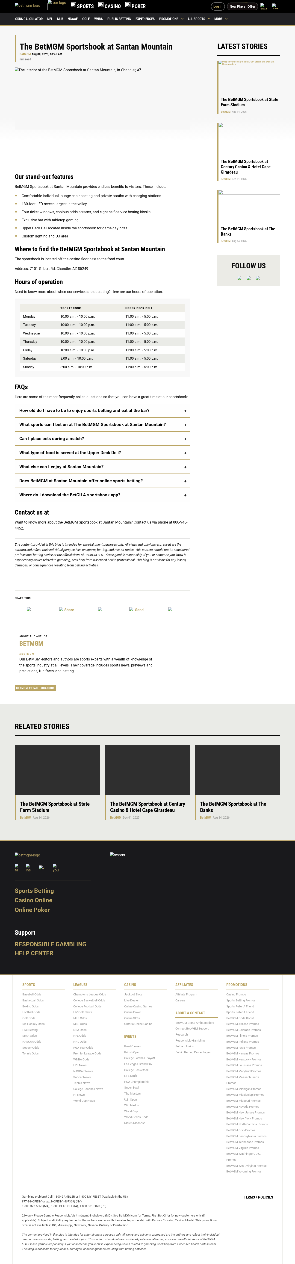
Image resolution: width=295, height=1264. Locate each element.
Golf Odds (28, 1018)
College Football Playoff (139, 1058)
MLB (60, 19)
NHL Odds (80, 1041)
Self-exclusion (184, 1046)
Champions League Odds (89, 994)
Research (181, 1034)
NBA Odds (80, 1030)
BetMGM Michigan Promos (243, 1089)
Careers (180, 1000)
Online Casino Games (138, 1006)
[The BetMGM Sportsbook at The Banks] (237, 770)
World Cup (131, 1111)
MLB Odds (80, 1018)
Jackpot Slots (133, 994)
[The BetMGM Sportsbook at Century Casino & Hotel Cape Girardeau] (147, 770)
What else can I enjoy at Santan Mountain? (61, 466)
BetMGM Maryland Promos (243, 1071)
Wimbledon (131, 1105)
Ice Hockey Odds (33, 1024)
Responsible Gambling (50, 944)
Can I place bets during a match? (51, 438)
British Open (132, 1052)
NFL (50, 19)
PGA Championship (136, 1081)
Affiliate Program (186, 994)
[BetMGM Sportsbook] (31, 6)
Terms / (250, 1197)
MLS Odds (80, 1024)
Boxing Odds (30, 1006)
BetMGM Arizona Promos (242, 1024)
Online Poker (32, 909)
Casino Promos (236, 994)
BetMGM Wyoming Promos (244, 1171)
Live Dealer (131, 1000)
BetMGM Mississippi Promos (245, 1094)
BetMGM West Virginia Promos (246, 1165)
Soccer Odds (30, 1047)
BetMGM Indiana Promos (242, 1041)
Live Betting (30, 1030)
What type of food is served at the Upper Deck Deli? (70, 452)
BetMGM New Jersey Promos (245, 1112)
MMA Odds (29, 1035)
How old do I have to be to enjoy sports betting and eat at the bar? (84, 410)
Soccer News (82, 1077)
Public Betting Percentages (193, 1052)
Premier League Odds (87, 1053)
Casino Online (33, 900)
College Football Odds (87, 1006)
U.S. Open (130, 1099)
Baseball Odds (31, 994)
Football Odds (31, 1012)
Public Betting (119, 19)
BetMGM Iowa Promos (241, 1047)
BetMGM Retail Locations (35, 688)
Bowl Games (132, 1046)
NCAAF (73, 19)
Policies (265, 1197)
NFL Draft (130, 1076)
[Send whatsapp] (137, 609)
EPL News (80, 1065)
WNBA (98, 19)
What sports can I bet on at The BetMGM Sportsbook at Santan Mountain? (92, 424)
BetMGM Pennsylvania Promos (246, 1136)
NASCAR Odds (31, 1041)
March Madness (134, 1123)
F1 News (79, 1094)
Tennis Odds (30, 1053)
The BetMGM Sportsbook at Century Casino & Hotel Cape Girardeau (246, 167)
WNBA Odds (81, 1059)
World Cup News (84, 1100)
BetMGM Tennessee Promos (245, 1142)
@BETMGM (26, 653)
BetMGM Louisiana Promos (244, 1065)
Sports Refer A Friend (240, 1006)
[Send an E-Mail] (102, 609)
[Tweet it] (32, 609)
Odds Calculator (29, 19)
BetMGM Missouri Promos (243, 1100)
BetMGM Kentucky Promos (244, 1059)
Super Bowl (131, 1087)
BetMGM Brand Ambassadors (194, 1022)
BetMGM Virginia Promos (242, 1148)
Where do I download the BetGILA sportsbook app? (69, 494)
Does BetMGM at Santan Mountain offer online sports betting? (81, 480)
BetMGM (25, 54)
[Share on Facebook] (67, 609)
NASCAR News (83, 1071)
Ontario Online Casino (138, 1024)
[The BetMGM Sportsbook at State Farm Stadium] (57, 770)
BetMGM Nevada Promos (242, 1106)
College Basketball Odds (89, 1000)
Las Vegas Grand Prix (138, 1064)
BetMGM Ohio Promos (240, 1130)
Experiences (145, 19)
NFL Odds (79, 1035)
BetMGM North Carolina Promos (247, 1124)
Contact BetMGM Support (192, 1028)
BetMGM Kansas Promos (242, 1053)
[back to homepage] (57, 6)
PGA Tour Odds (83, 1047)
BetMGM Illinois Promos (242, 1035)
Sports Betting (34, 890)
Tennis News (81, 1083)
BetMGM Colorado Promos (243, 1030)
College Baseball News (88, 1089)
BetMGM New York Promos (244, 1118)
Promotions (168, 19)
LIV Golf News (82, 1012)
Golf (86, 19)
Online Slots (132, 1018)
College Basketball (136, 1070)
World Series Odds (136, 1117)
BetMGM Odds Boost (240, 1018)
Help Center (34, 953)
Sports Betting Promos (241, 1000)
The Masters (132, 1093)
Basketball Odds (33, 1000)
